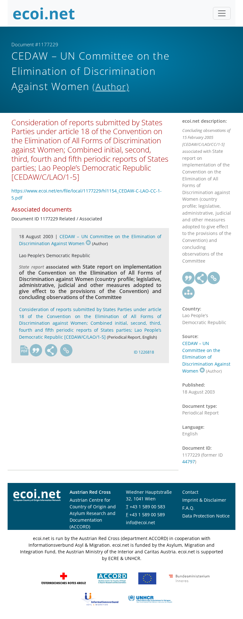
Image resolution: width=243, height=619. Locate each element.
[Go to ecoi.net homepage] (44, 13)
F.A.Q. (188, 508)
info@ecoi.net (140, 522)
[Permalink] (66, 350)
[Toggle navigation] (222, 13)
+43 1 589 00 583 (147, 507)
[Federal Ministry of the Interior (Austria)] (189, 578)
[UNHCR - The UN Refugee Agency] (150, 599)
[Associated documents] (188, 292)
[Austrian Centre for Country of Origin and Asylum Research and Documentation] (112, 578)
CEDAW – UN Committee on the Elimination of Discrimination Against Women (206, 357)
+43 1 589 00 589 (147, 514)
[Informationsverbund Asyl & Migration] (99, 599)
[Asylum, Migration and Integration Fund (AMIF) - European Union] (147, 578)
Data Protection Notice (206, 516)
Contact (190, 492)
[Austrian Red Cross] (63, 578)
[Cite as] (36, 350)
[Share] (51, 350)
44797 (188, 462)
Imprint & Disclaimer (204, 500)
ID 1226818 (144, 352)
